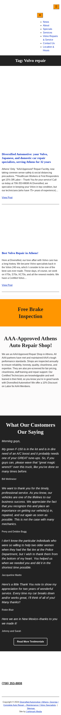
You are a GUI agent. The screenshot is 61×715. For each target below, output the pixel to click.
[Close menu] (40, 15)
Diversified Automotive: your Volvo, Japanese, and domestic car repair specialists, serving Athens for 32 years (26, 157)
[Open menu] (56, 6)
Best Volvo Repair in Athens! (20, 253)
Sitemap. (31, 708)
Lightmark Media (34, 711)
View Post (7, 197)
